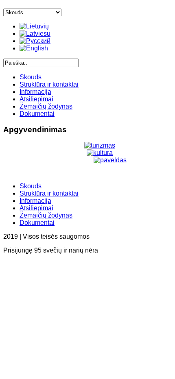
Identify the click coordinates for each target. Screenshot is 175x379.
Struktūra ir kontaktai (49, 84)
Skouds (31, 77)
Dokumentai (37, 113)
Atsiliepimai (36, 99)
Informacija (35, 91)
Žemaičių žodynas (46, 106)
